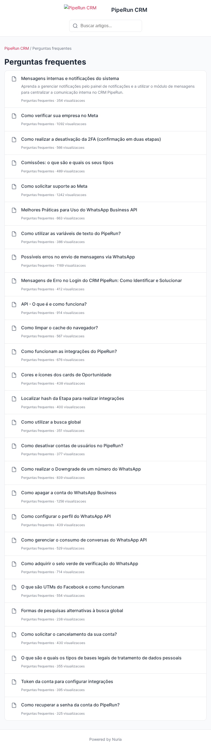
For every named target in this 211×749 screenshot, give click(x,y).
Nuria (117, 739)
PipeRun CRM (16, 48)
